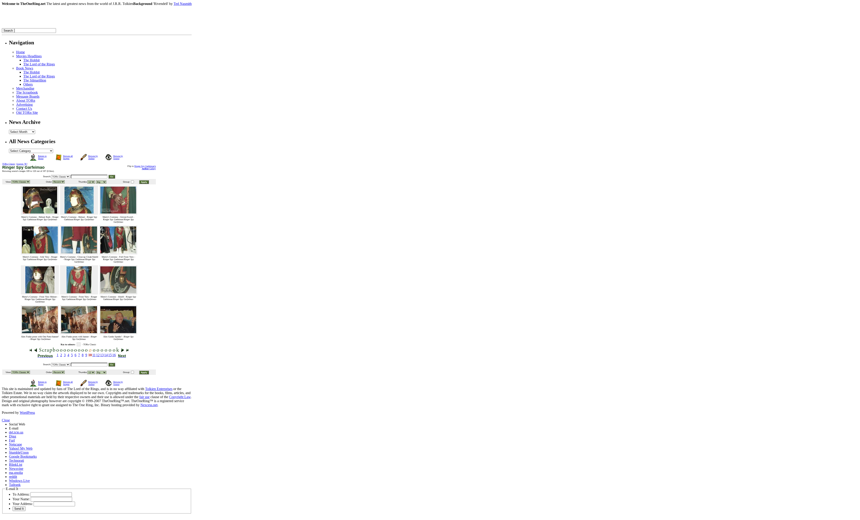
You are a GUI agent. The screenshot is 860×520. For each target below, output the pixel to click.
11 (94, 355)
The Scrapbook (27, 92)
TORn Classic (8, 164)
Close (6, 420)
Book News (24, 68)
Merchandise (25, 88)
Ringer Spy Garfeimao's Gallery (145, 167)
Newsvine (16, 468)
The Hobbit (31, 60)
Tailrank (15, 485)
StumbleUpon (19, 452)
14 (106, 355)
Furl (12, 440)
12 (98, 355)
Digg (12, 436)
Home (20, 52)
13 (102, 355)
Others (28, 84)
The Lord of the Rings (39, 64)
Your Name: (21, 499)
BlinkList (15, 464)
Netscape (15, 444)
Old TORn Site (27, 112)
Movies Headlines (29, 56)
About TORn (25, 100)
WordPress (27, 412)
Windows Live (19, 481)
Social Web (17, 424)
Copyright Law (180, 397)
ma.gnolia (16, 473)
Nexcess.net (148, 405)
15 (110, 355)
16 (114, 355)
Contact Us (24, 108)
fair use (144, 397)
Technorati (16, 460)
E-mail (13, 428)
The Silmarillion (34, 80)
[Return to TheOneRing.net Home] (69, 27)
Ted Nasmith (183, 4)
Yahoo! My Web (20, 448)
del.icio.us (16, 432)
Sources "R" (21, 164)
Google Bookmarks (23, 456)
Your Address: (23, 504)
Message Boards (27, 96)
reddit (13, 477)
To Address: (21, 494)
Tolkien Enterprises (158, 389)
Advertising (24, 104)
